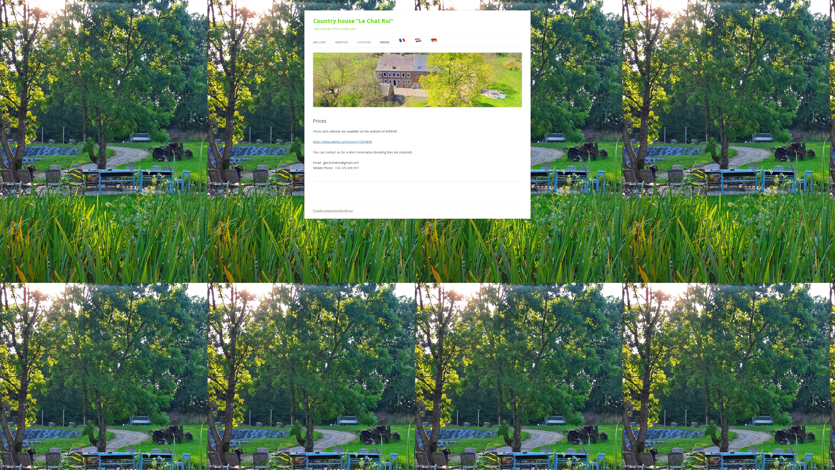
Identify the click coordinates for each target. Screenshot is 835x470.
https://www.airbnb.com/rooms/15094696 (342, 142)
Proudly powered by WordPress (333, 211)
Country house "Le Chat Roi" (353, 21)
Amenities (341, 42)
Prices (384, 42)
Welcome (319, 42)
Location (364, 42)
